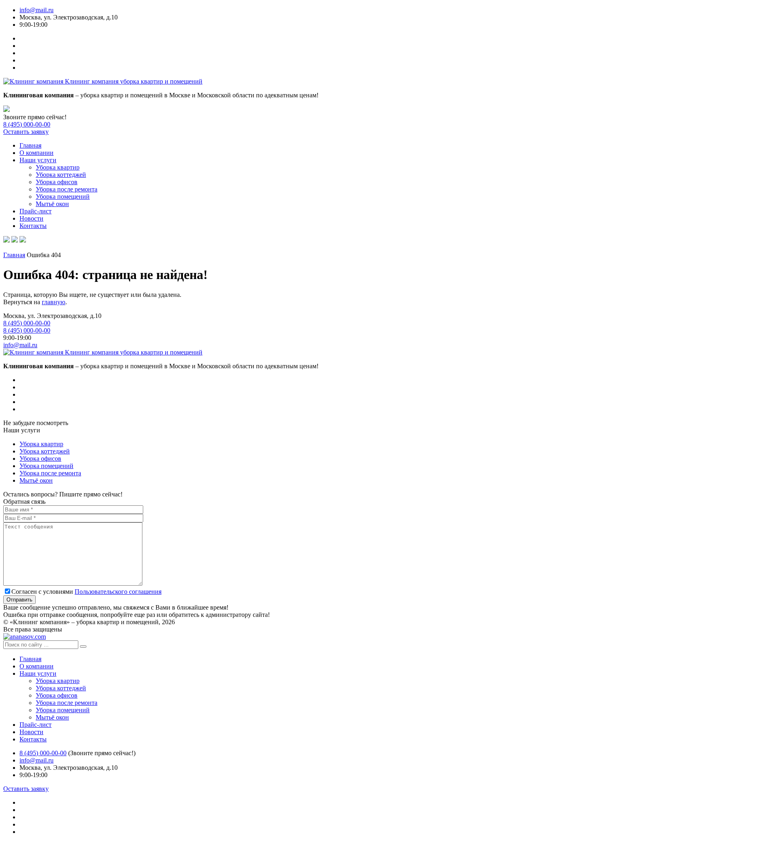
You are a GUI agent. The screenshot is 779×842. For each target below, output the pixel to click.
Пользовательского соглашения (118, 591)
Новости (31, 218)
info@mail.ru (36, 9)
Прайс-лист (35, 211)
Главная (30, 145)
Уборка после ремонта (66, 189)
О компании (36, 152)
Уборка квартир (58, 167)
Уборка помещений (63, 196)
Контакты (33, 225)
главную (53, 302)
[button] (83, 646)
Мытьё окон (52, 203)
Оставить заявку (26, 131)
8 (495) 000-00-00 (26, 124)
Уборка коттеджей (61, 174)
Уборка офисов (56, 181)
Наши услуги (37, 160)
